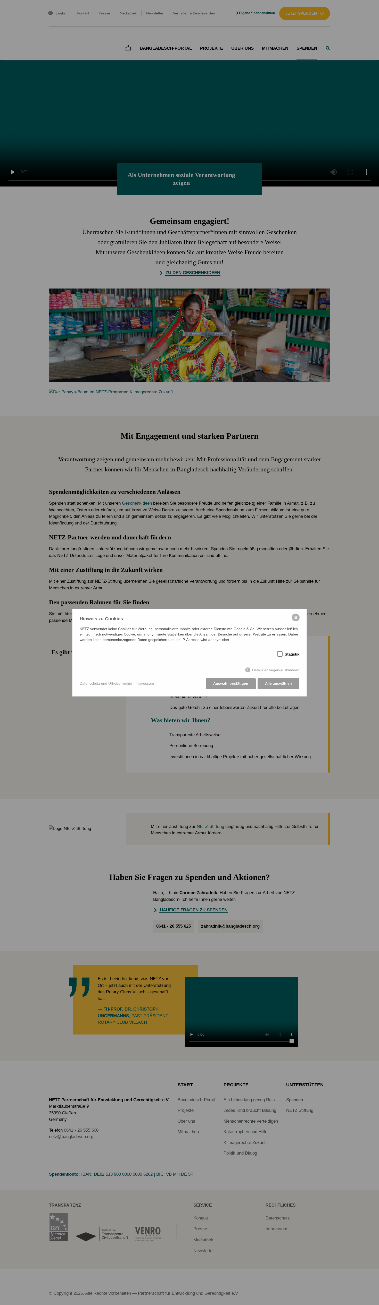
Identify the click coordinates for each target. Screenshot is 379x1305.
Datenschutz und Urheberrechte (106, 683)
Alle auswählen (278, 683)
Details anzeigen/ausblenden (275, 670)
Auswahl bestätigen (230, 683)
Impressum (145, 683)
